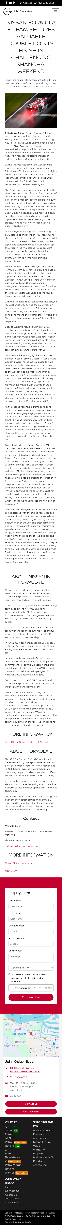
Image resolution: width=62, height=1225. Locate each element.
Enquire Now (31, 997)
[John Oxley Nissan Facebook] (7, 2)
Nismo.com (11, 871)
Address (27, 3)
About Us (11, 1194)
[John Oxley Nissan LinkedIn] (15, 2)
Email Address (17, 925)
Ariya (8, 1153)
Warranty (39, 1149)
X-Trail (8, 1130)
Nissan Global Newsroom (18, 863)
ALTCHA (48, 988)
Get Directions (31, 1111)
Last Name (15, 913)
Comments (15, 950)
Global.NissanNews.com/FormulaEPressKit (27, 742)
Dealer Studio (24, 1222)
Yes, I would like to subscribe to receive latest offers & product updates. (28, 978)
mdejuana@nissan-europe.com (21, 846)
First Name (15, 900)
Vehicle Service (42, 1130)
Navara (9, 1145)
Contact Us (31, 1104)
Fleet (8, 1187)
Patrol (9, 1134)
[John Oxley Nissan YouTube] (11, 2)
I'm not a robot (23, 988)
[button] (55, 11)
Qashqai (10, 1126)
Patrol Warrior (13, 1165)
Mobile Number (17, 938)
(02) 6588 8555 (46, 3)
